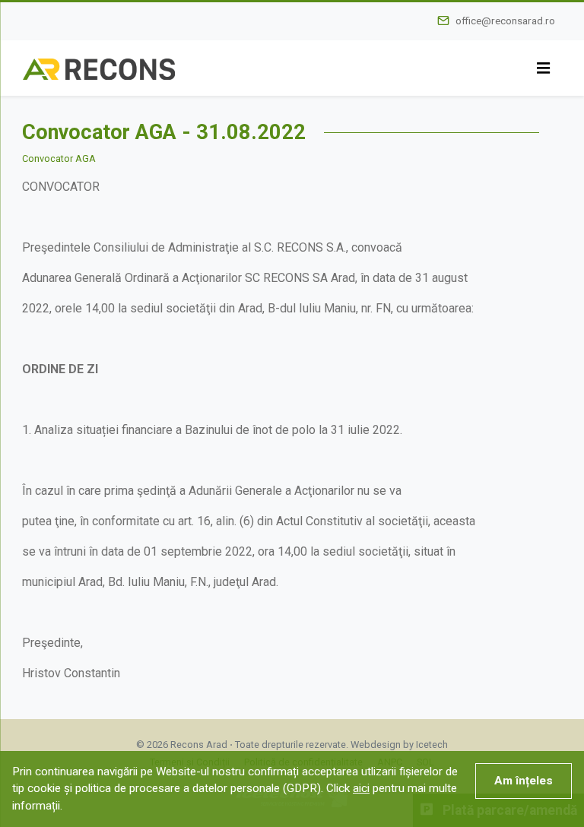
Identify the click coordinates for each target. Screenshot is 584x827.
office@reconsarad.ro (505, 20)
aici (361, 788)
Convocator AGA (59, 158)
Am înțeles (523, 780)
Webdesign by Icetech (399, 744)
